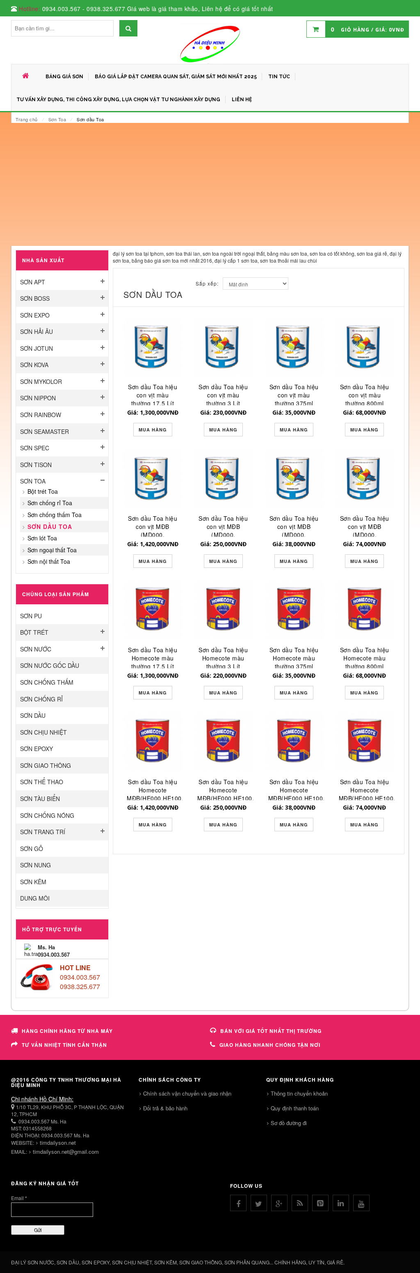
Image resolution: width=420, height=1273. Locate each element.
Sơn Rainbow (40, 415)
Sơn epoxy (36, 748)
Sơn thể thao (41, 782)
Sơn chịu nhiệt (43, 732)
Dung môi (35, 898)
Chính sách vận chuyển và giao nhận (187, 1093)
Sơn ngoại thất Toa (52, 550)
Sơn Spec (34, 448)
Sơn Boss (35, 298)
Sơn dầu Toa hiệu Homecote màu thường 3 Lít (223, 658)
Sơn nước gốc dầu (49, 665)
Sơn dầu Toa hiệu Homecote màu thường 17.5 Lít (152, 658)
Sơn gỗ (31, 848)
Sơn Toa (57, 119)
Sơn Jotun (36, 348)
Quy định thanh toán (295, 1108)
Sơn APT (32, 282)
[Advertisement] (210, 184)
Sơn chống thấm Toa (54, 515)
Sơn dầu (33, 715)
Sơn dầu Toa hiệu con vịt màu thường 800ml (364, 395)
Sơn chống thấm (46, 682)
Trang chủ (27, 119)
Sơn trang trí (42, 832)
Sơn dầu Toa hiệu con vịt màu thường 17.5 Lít (152, 395)
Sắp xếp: (207, 283)
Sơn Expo (35, 315)
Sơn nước (35, 649)
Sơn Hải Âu (36, 331)
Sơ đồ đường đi (289, 1123)
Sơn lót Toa (42, 538)
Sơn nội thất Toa (48, 561)
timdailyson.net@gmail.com (66, 1151)
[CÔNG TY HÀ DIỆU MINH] (210, 43)
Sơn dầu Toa (49, 526)
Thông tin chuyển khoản (299, 1093)
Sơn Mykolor (41, 381)
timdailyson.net (58, 1142)
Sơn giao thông (45, 765)
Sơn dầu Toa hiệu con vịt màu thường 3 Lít (223, 395)
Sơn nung (35, 865)
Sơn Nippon (38, 398)
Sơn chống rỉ (41, 699)
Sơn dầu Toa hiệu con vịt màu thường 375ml (294, 395)
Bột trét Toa (42, 491)
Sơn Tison (36, 465)
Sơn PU (31, 616)
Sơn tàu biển (40, 798)
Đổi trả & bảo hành (165, 1108)
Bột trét (34, 632)
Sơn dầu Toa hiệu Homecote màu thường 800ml (364, 658)
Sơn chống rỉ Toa (49, 503)
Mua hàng (153, 430)
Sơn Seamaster (44, 431)
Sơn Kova (34, 365)
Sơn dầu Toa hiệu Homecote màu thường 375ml (294, 658)
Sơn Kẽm (33, 882)
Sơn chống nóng (47, 815)
